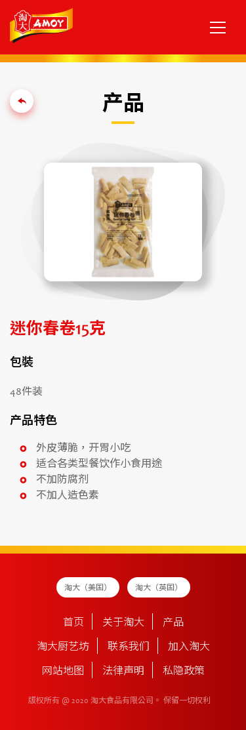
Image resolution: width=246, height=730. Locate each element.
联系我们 (129, 647)
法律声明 (123, 671)
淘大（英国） (158, 588)
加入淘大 (189, 647)
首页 (73, 623)
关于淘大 (123, 623)
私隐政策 (184, 671)
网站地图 (63, 671)
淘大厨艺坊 (63, 647)
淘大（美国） (88, 588)
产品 (173, 623)
